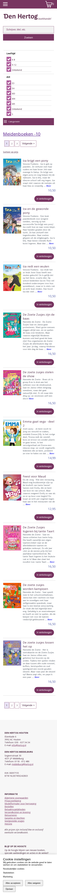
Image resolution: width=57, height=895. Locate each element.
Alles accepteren (13, 883)
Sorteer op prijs (10, 151)
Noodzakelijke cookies (13, 868)
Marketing (8, 876)
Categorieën (14, 121)
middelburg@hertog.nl (22, 764)
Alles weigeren (34, 883)
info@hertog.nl (19, 745)
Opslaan (9, 889)
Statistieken (8, 872)
